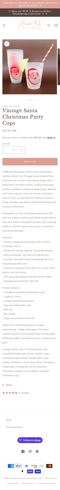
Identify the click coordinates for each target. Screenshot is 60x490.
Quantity (6, 143)
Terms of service (29, 483)
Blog (8, 419)
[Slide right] (37, 100)
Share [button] (9, 384)
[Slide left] (23, 100)
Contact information (47, 483)
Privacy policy (13, 483)
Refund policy (51, 478)
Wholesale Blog (14, 427)
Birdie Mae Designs (18, 478)
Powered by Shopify (34, 478)
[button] (4, 25)
